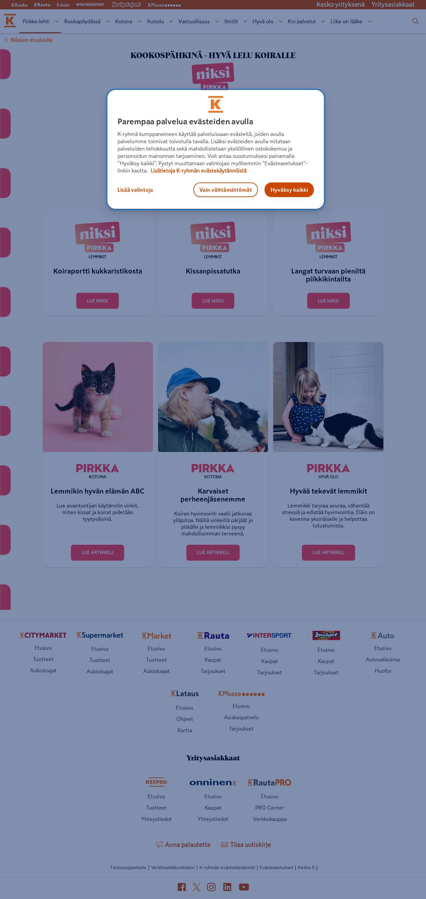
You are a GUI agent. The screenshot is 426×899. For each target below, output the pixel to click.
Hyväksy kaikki (289, 189)
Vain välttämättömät (225, 189)
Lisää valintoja (135, 189)
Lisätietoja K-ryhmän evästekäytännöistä (198, 170)
